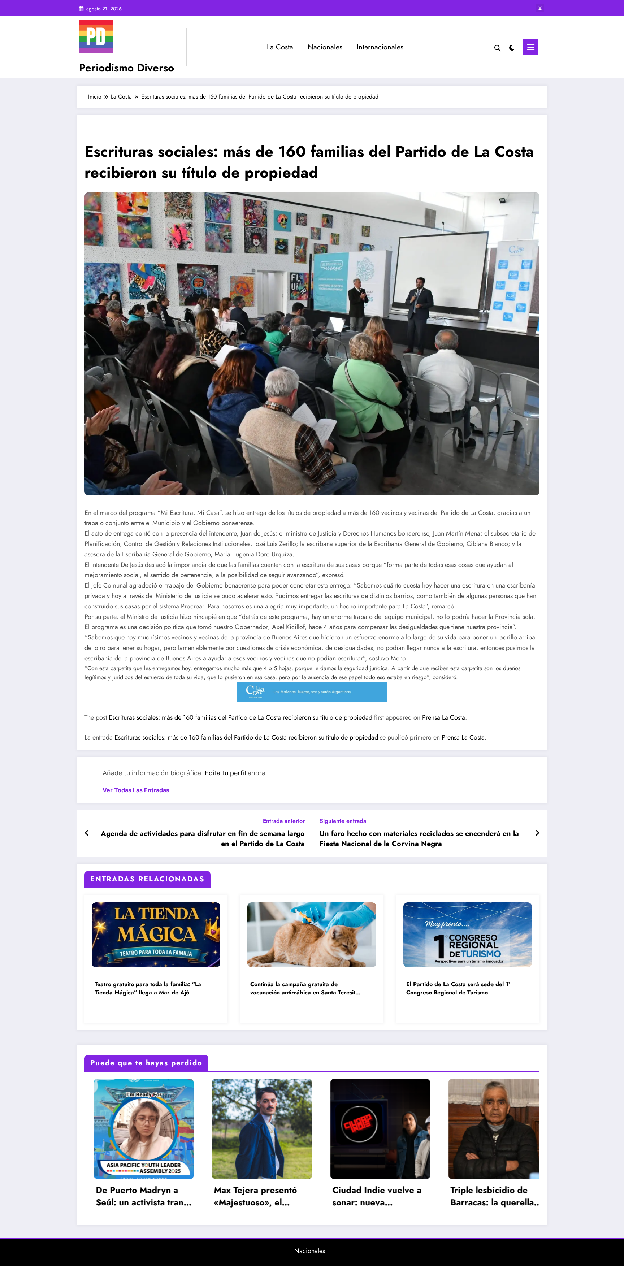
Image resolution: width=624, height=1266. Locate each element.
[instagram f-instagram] (540, 8)
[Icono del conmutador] (530, 47)
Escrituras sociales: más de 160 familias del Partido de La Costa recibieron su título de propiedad (240, 717)
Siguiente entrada (343, 821)
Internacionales (380, 47)
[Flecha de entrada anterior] (86, 833)
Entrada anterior (284, 821)
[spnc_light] (511, 47)
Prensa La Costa (443, 717)
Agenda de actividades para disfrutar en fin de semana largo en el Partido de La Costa (203, 839)
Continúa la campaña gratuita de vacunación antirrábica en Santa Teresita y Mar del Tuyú (304, 988)
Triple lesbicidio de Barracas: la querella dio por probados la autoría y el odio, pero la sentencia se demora (296, 1196)
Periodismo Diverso (126, 67)
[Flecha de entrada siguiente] (537, 833)
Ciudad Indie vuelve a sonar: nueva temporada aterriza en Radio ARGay (177, 1196)
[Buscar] (497, 47)
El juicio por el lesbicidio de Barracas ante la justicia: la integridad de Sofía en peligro (532, 1196)
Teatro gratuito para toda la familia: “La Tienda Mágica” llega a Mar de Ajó (148, 988)
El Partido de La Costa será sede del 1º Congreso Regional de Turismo (458, 988)
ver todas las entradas (136, 790)
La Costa (280, 47)
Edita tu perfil (225, 773)
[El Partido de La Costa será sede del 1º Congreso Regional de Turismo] (467, 934)
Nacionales (325, 47)
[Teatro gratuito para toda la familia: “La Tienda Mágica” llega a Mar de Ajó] (156, 934)
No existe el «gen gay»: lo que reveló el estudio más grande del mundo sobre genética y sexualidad (416, 1196)
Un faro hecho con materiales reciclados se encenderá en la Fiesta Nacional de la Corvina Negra (419, 839)
